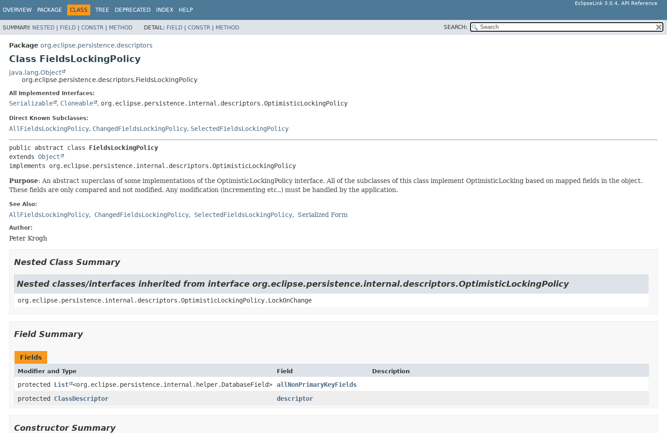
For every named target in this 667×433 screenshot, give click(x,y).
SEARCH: (455, 27)
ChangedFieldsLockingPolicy (140, 128)
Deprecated (133, 10)
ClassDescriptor (81, 398)
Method (120, 27)
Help (186, 10)
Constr (92, 27)
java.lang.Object (35, 72)
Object (49, 156)
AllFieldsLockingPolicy (49, 128)
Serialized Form (323, 214)
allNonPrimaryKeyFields (317, 384)
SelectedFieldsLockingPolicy (240, 128)
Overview (17, 10)
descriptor (295, 398)
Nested (43, 27)
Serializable (31, 103)
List (61, 384)
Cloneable (76, 103)
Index (164, 10)
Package (49, 10)
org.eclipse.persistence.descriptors (96, 45)
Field (68, 27)
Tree (102, 10)
